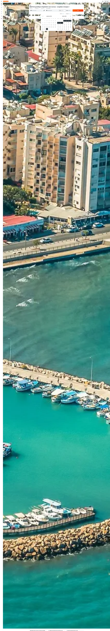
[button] (1, 1)
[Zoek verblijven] (1, 6)
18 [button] (70, 24)
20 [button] (55, 24)
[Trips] (1, 16)
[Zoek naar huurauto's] (1, 7)
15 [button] (64, 24)
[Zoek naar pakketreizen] (1, 9)
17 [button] (68, 24)
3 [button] (68, 20)
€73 (31, 7)
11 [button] (70, 22)
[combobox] (31, 8)
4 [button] (70, 20)
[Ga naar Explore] (1, 12)
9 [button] (66, 22)
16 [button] (66, 24)
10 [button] (68, 22)
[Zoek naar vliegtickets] (1, 4)
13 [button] (55, 22)
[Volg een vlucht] (1, 13)
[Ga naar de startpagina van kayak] (5, 1)
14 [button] (62, 24)
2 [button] (66, 20)
